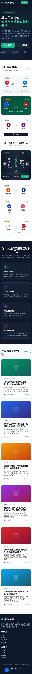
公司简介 (3, 650)
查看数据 (24, 45)
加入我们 (3, 652)
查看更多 (26, 353)
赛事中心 (3, 635)
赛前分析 (24, 176)
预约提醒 (16, 134)
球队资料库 (4, 640)
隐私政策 (3, 655)
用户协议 (3, 657)
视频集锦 (3, 642)
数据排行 (3, 637)
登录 (25, 3)
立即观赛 (9, 45)
